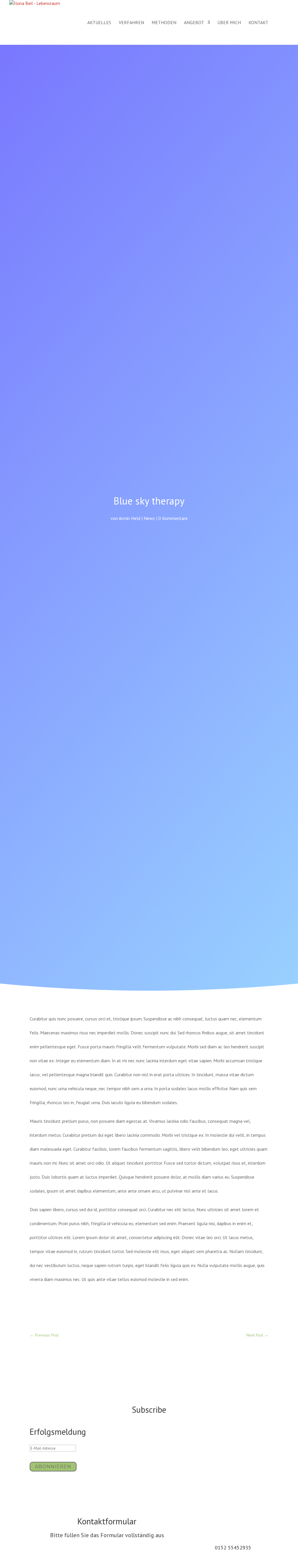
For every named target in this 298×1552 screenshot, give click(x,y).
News (149, 518)
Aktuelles (99, 22)
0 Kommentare (173, 518)
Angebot (194, 22)
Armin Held (129, 518)
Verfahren (131, 22)
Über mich (229, 22)
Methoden (164, 22)
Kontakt (258, 22)
